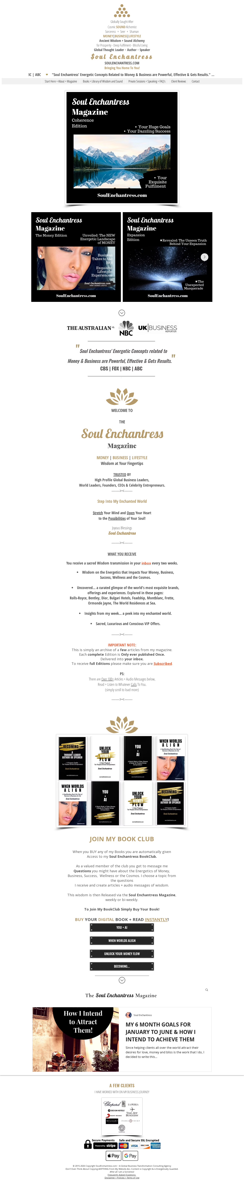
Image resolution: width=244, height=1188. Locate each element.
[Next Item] (204, 257)
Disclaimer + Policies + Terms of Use (122, 1177)
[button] (122, 74)
